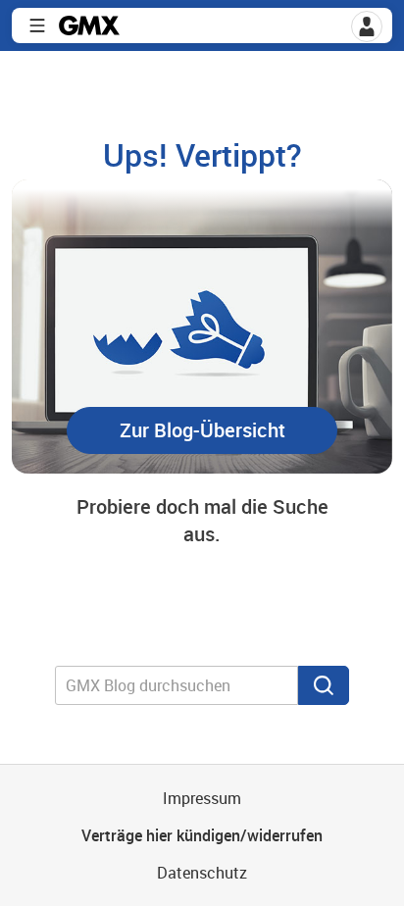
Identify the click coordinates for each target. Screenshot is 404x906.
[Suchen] (323, 685)
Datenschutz (202, 872)
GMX (89, 25)
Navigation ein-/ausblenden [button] (37, 25)
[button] (366, 26)
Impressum (202, 798)
